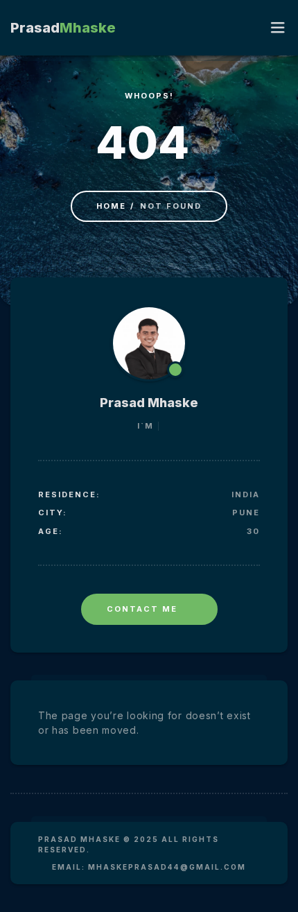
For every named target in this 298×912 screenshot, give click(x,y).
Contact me (142, 609)
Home (111, 206)
